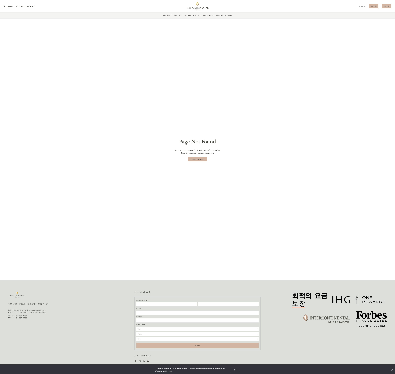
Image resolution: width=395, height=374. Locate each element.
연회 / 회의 (197, 15)
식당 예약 (374, 6)
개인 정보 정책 (31, 304)
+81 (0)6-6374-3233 (20, 318)
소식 (47, 304)
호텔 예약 (386, 6)
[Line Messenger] (148, 361)
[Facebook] (135, 361)
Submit (197, 345)
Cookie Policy (167, 371)
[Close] (392, 370)
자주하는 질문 (12, 304)
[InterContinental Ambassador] (326, 319)
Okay (235, 370)
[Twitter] (144, 361)
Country (139, 317)
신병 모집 (22, 304)
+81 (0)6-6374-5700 (20, 316)
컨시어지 (219, 15)
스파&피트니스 (208, 15)
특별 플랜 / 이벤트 (170, 15)
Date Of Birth (140, 324)
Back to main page (198, 159)
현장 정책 (41, 304)
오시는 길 (228, 15)
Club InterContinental (25, 6)
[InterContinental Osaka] (197, 6)
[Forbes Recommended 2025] (371, 319)
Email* (138, 309)
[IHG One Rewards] (359, 300)
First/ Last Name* (142, 300)
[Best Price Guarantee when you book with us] (309, 300)
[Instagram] (140, 361)
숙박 (180, 15)
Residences (8, 6)
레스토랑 (187, 15)
